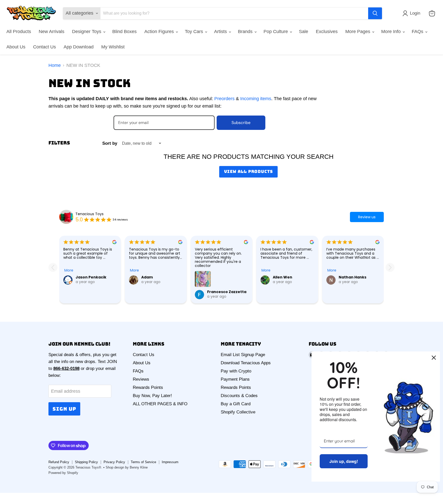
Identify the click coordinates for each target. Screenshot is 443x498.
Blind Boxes (124, 31)
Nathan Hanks (352, 277)
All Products (18, 31)
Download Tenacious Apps (246, 362)
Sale (303, 31)
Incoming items (255, 98)
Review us (367, 217)
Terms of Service (143, 462)
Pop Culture (276, 31)
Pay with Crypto (236, 371)
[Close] (434, 357)
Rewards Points (148, 387)
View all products (248, 171)
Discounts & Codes (239, 395)
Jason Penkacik (91, 277)
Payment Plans (235, 379)
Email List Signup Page (243, 354)
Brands (246, 31)
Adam (147, 277)
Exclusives (327, 31)
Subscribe (240, 122)
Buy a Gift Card (235, 403)
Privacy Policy (114, 462)
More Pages (358, 31)
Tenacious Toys (89, 214)
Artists (221, 31)
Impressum (170, 462)
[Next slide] (390, 267)
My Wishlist (113, 46)
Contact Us (44, 46)
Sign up (64, 409)
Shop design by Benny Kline (127, 467)
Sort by (109, 143)
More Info (391, 31)
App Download (79, 46)
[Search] (375, 13)
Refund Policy (58, 462)
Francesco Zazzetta (226, 292)
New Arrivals (51, 31)
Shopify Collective (238, 412)
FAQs (418, 31)
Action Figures (159, 31)
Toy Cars (194, 31)
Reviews (141, 379)
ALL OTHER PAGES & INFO (160, 403)
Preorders (224, 98)
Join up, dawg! (343, 461)
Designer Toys (87, 31)
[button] (412, 13)
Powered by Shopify (63, 473)
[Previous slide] (52, 267)
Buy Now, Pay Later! (152, 395)
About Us (15, 46)
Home (54, 65)
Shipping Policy (86, 462)
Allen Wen (282, 277)
